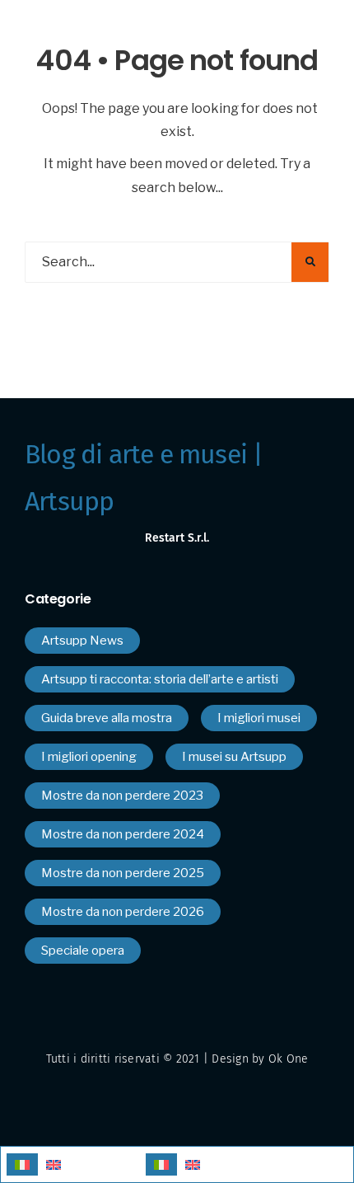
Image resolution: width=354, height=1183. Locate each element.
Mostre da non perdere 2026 (122, 911)
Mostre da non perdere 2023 (122, 795)
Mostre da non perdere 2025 (122, 873)
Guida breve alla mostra (106, 718)
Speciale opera (82, 950)
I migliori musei (258, 718)
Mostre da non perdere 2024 (122, 834)
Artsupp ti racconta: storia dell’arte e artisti (159, 679)
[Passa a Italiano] (22, 1164)
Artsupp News (82, 640)
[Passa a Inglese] (53, 1164)
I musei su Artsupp (234, 756)
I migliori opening (89, 756)
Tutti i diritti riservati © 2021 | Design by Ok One (177, 1059)
